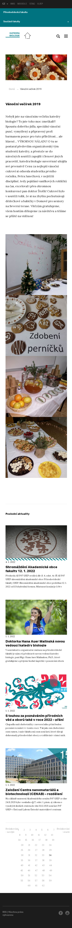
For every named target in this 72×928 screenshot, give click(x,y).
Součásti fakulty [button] (11, 22)
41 (29, 865)
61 (36, 885)
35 (22, 860)
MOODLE (22, 4)
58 (43, 880)
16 (33, 840)
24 (50, 845)
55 (22, 880)
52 (36, 875)
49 (50, 870)
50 (22, 875)
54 (50, 875)
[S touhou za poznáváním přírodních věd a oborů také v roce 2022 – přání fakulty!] (36, 691)
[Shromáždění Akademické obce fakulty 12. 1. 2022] (36, 542)
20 (22, 845)
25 (22, 850)
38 (43, 860)
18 (46, 840)
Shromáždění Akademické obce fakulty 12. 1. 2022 (31, 569)
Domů (12, 89)
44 (50, 865)
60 (29, 885)
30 (22, 855)
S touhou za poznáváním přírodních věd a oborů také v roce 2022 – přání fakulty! (35, 720)
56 (29, 880)
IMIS (12, 4)
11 (39, 835)
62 (43, 885)
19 (53, 840)
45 (21, 870)
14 (19, 840)
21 (29, 845)
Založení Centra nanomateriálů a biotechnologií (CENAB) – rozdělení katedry (34, 794)
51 (29, 875)
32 (36, 855)
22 (36, 845)
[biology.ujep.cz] (12, 35)
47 (36, 870)
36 (29, 860)
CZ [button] (3, 4)
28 (43, 850)
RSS (5, 912)
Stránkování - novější (12, 830)
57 (36, 880)
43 (43, 865)
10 (32, 835)
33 (43, 855)
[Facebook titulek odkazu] (61, 913)
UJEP (40, 4)
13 (52, 835)
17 (40, 840)
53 (43, 875)
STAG (32, 4)
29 (50, 850)
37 (36, 860)
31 (29, 855)
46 (29, 870)
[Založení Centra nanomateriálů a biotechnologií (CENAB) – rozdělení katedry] (36, 765)
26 (29, 850)
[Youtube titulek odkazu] (67, 913)
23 (43, 845)
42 (36, 865)
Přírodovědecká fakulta (15, 12)
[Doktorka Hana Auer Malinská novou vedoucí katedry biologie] (36, 617)
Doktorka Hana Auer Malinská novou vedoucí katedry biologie (35, 643)
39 (50, 860)
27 (36, 850)
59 (50, 880)
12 (45, 835)
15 (26, 840)
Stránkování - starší (63, 830)
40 (22, 865)
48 (43, 870)
